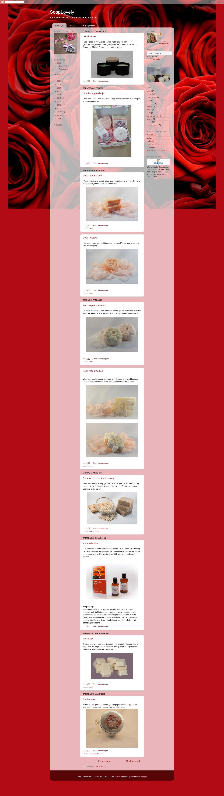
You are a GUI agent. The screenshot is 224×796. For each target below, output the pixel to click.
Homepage (104, 761)
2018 (59, 88)
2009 (59, 119)
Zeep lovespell (90, 237)
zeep (91, 228)
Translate (156, 59)
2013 (59, 105)
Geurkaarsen (89, 36)
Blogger (144, 777)
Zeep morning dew (92, 175)
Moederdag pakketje (93, 93)
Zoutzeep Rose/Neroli (94, 305)
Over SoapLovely (87, 25)
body (149, 94)
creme (149, 100)
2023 (59, 74)
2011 (59, 112)
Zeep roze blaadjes (93, 371)
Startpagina (59, 25)
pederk (117, 777)
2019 (59, 85)
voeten (96, 753)
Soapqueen (151, 147)
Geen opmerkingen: (101, 81)
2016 (59, 95)
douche (150, 103)
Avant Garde (152, 135)
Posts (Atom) (101, 766)
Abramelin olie (90, 543)
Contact (72, 25)
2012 (59, 108)
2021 (59, 81)
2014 (59, 102)
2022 (59, 78)
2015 (59, 98)
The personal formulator (157, 150)
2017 (59, 91)
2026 (59, 63)
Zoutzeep (88, 638)
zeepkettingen (153, 125)
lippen (149, 107)
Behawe (150, 138)
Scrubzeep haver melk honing (98, 478)
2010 (59, 115)
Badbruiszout (90, 699)
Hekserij (150, 141)
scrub (91, 531)
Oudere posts (133, 761)
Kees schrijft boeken (155, 144)
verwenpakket (152, 116)
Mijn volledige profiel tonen (164, 40)
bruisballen (151, 97)
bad (91, 753)
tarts (149, 113)
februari (62, 66)
